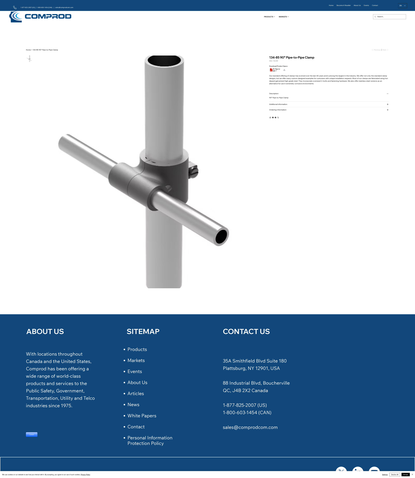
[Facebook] (273, 117)
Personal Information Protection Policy (149, 440)
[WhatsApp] (270, 117)
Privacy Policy (85, 474)
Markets (136, 360)
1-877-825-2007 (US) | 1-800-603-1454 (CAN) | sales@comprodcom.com (47, 7)
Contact (136, 427)
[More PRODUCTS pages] (274, 16)
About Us (137, 382)
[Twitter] (278, 117)
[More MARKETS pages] (288, 16)
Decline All (394, 474)
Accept (405, 474)
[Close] (412, 474)
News (133, 404)
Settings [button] (385, 474)
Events (134, 371)
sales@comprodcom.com (250, 427)
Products (137, 349)
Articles (135, 393)
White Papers (141, 415)
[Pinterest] (275, 117)
